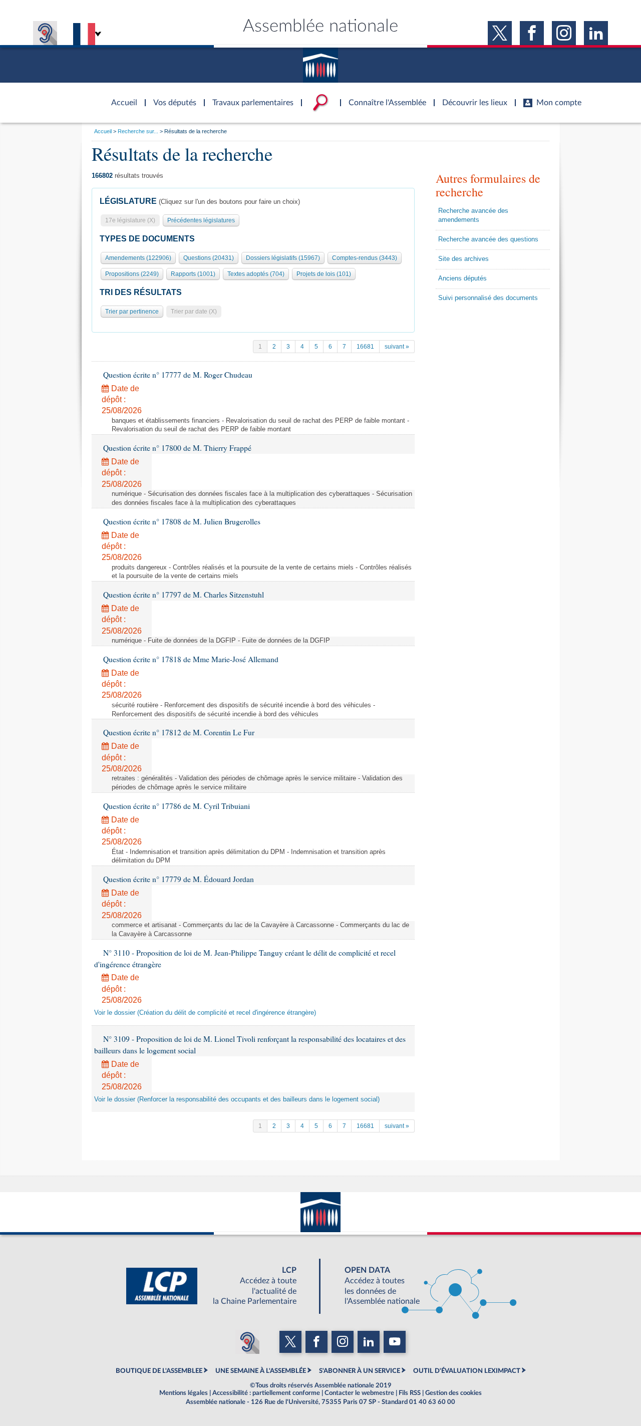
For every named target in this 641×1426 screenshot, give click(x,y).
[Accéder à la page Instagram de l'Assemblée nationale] (564, 33)
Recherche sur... (138, 131)
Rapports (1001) (193, 273)
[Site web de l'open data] (422, 1286)
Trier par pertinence (132, 311)
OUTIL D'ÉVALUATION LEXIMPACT (466, 1371)
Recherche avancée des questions (488, 239)
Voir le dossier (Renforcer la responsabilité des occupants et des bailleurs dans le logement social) (237, 1099)
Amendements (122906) (138, 257)
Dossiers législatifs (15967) (283, 257)
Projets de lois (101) (323, 273)
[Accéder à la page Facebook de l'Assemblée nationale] (532, 33)
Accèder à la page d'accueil (120, 96)
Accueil (103, 131)
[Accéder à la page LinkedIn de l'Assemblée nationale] (596, 33)
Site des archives (463, 258)
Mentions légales (183, 1393)
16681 (365, 346)
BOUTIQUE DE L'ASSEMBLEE (159, 1371)
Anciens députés (462, 278)
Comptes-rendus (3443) (364, 257)
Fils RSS (410, 1393)
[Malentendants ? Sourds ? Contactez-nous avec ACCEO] (45, 33)
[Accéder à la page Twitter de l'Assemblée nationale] (500, 33)
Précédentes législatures (201, 220)
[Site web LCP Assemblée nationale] (219, 1286)
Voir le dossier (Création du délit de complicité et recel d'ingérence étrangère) (205, 1012)
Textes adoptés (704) (255, 273)
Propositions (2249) (132, 273)
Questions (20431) (208, 257)
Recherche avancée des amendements (473, 215)
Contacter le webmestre (359, 1393)
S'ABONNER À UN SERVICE (359, 1371)
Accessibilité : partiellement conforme (266, 1393)
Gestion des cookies (453, 1393)
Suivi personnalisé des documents (488, 298)
